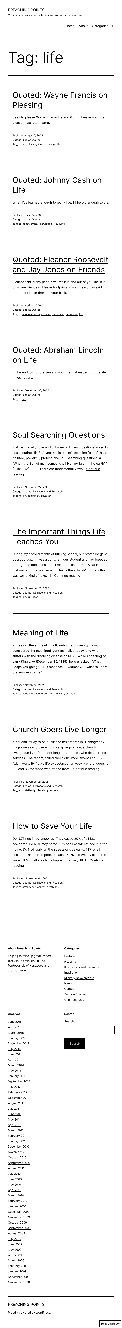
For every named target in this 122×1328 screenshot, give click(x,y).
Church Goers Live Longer (60, 729)
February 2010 (17, 1200)
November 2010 (18, 1152)
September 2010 (19, 1163)
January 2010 (17, 1206)
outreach (32, 596)
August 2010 (16, 1168)
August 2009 (16, 1233)
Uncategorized (74, 999)
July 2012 (14, 1086)
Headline (70, 961)
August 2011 (16, 1103)
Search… (70, 1021)
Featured (70, 956)
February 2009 (18, 1266)
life (24, 144)
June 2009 (15, 1244)
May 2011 (14, 1119)
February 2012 (17, 1092)
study (45, 790)
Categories (100, 26)
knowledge (45, 223)
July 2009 (14, 1239)
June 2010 (15, 1179)
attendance (29, 886)
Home (70, 26)
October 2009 (17, 1222)
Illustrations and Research (47, 491)
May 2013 (14, 1070)
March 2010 (16, 1195)
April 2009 (15, 1255)
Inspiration (71, 972)
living (61, 223)
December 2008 (19, 1276)
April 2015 (14, 1027)
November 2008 (19, 1282)
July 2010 (14, 1173)
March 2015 (16, 1032)
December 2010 (18, 1146)
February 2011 (17, 1135)
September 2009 (19, 1228)
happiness (72, 314)
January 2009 (17, 1271)
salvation (46, 495)
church (41, 886)
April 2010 (14, 1190)
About (83, 26)
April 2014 (14, 1059)
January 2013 (17, 1076)
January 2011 (17, 1141)
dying (34, 223)
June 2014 (15, 1054)
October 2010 (17, 1157)
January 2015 (17, 1038)
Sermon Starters (75, 994)
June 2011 (14, 1114)
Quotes (36, 139)
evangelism (40, 693)
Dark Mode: (108, 1323)
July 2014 (14, 1049)
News (68, 983)
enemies (46, 314)
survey (54, 790)
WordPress (43, 1312)
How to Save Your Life (52, 826)
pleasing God (35, 144)
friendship (58, 314)
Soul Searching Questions (59, 435)
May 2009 (14, 1249)
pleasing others (54, 144)
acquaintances (31, 314)
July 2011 (14, 1108)
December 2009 (19, 1211)
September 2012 (19, 1081)
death (25, 223)
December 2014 (18, 1043)
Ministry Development (79, 978)
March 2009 (16, 1260)
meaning (59, 693)
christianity (28, 790)
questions (33, 495)
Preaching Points (26, 10)
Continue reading (67, 575)
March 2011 (15, 1130)
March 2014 (16, 1065)
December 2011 (18, 1097)
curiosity (27, 693)
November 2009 (19, 1217)
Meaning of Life (40, 632)
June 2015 (15, 1021)
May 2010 (14, 1184)
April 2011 (14, 1125)
